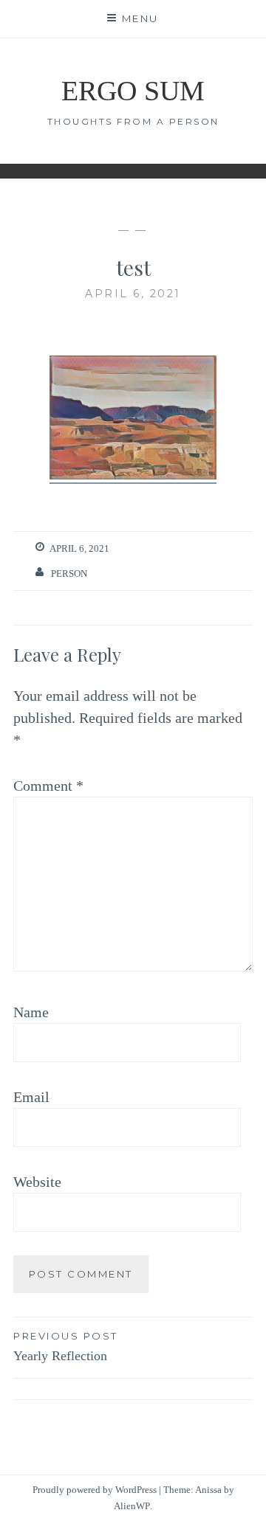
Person (69, 573)
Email (31, 1097)
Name (31, 1012)
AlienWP (132, 1505)
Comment (48, 785)
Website (37, 1182)
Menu (140, 18)
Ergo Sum (133, 90)
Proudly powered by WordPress (95, 1489)
